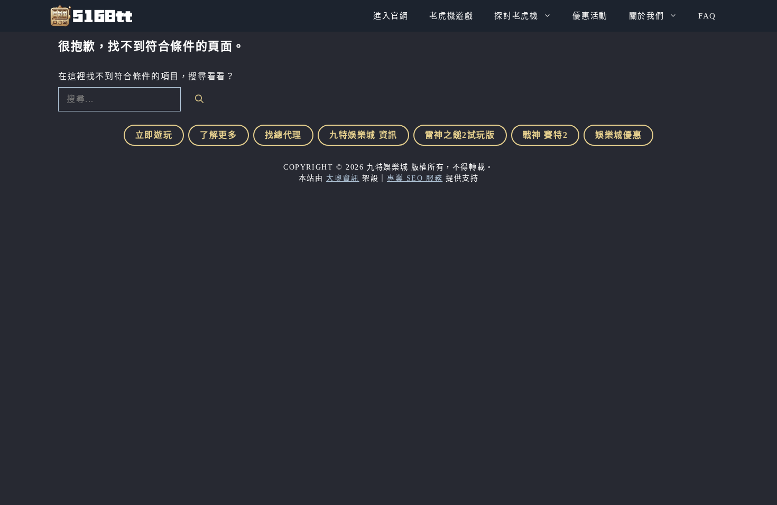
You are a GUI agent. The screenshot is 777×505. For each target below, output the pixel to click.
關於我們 (646, 16)
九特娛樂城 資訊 (363, 134)
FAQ (707, 16)
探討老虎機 (516, 16)
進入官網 (390, 16)
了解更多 (218, 134)
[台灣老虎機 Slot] (91, 16)
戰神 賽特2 (545, 134)
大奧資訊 (342, 178)
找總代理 (283, 134)
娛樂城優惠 (618, 134)
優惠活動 (589, 16)
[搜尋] (199, 98)
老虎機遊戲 (451, 16)
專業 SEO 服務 (414, 178)
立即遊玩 (153, 134)
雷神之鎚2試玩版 (460, 134)
